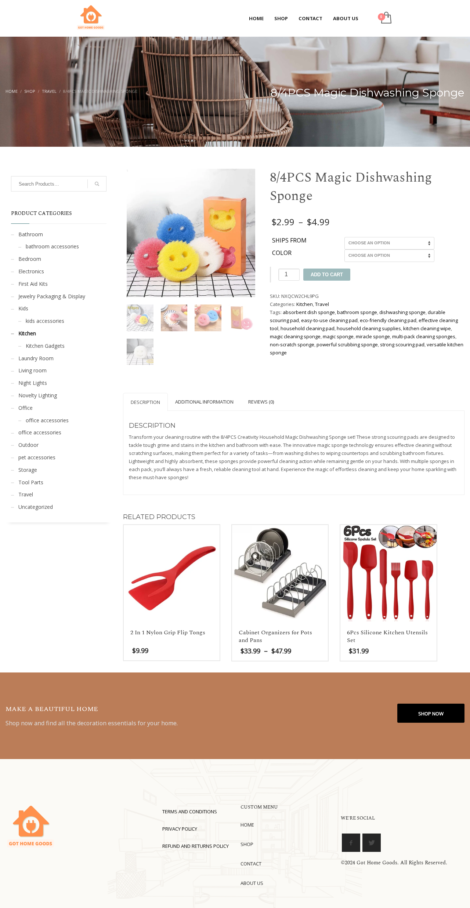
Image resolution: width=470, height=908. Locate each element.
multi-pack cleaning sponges (423, 336)
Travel (322, 304)
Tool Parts (30, 482)
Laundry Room (36, 358)
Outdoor (28, 444)
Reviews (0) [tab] (261, 401)
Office (25, 407)
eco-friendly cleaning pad (388, 320)
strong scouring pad (402, 344)
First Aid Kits (33, 283)
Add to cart (327, 274)
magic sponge (338, 336)
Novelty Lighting (37, 395)
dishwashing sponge (402, 312)
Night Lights (32, 382)
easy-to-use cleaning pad (329, 320)
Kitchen (304, 304)
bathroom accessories (52, 246)
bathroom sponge (357, 312)
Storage (27, 469)
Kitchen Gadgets (45, 345)
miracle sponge (373, 336)
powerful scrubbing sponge (347, 344)
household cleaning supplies (369, 328)
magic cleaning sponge (295, 336)
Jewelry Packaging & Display (51, 296)
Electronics (31, 271)
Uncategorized (35, 506)
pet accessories (36, 457)
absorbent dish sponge (309, 312)
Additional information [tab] (204, 401)
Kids (23, 308)
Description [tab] (145, 402)
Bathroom (30, 234)
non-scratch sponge (292, 344)
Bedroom (29, 258)
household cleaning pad (308, 328)
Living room (32, 370)
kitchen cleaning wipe (427, 328)
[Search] (96, 184)
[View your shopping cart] (385, 18)
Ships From (289, 240)
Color (282, 253)
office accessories (47, 420)
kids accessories (45, 320)
